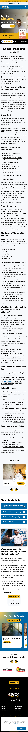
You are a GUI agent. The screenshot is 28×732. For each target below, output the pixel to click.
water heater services (14, 402)
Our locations (9, 356)
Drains (26, 642)
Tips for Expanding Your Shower (13, 446)
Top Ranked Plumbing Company (13, 1)
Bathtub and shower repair (11, 153)
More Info (21, 483)
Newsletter (17, 710)
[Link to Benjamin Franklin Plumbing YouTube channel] (14, 700)
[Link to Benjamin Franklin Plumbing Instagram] (16, 700)
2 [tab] (11, 649)
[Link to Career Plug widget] (19, 700)
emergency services (16, 337)
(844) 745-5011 (15, 81)
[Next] (16, 489)
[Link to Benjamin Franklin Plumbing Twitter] (11, 700)
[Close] (25, 718)
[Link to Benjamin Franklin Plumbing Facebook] (9, 700)
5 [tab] (16, 649)
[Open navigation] (25, 7)
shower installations (10, 182)
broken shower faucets (11, 71)
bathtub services (18, 421)
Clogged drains (8, 164)
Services (3, 706)
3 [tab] (13, 649)
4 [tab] (14, 649)
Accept (21, 728)
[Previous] (11, 489)
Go (12, 26)
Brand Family (18, 708)
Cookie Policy (11, 725)
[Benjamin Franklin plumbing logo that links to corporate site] (5, 7)
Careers (3, 708)
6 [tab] (18, 649)
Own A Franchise (5, 710)
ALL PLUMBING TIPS (13, 620)
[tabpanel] (12, 635)
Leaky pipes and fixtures (10, 162)
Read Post (6, 642)
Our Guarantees (18, 706)
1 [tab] (9, 649)
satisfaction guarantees (13, 322)
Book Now (12, 597)
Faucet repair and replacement (12, 157)
